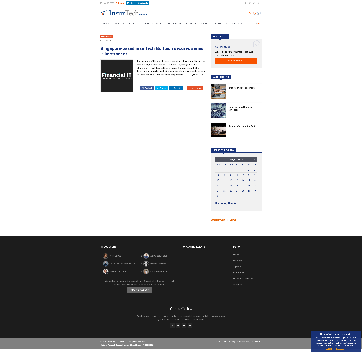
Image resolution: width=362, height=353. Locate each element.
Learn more (340, 349)
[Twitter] (250, 2)
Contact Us (257, 341)
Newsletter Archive (198, 23)
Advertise (238, 23)
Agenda (133, 23)
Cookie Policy (243, 341)
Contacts (221, 23)
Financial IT (106, 36)
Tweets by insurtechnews (223, 219)
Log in (121, 3)
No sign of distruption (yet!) (242, 126)
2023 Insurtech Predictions (242, 88)
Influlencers (239, 272)
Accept (329, 348)
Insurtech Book (152, 23)
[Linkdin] (254, 2)
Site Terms (221, 341)
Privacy (231, 341)
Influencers (173, 23)
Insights (119, 23)
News (106, 23)
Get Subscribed (236, 61)
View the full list (140, 290)
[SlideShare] (258, 2)
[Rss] (246, 2)
